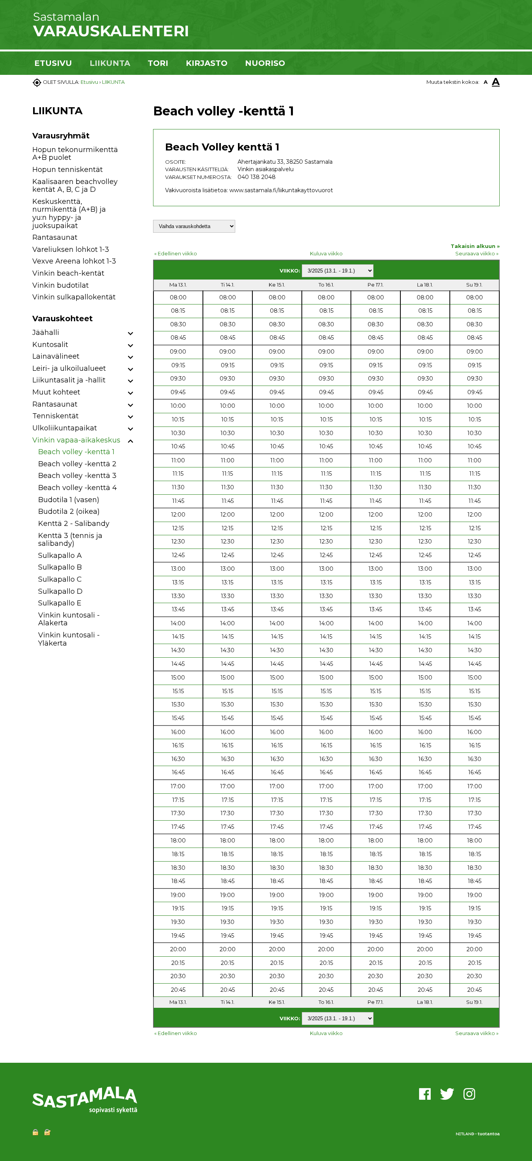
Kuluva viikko (326, 253)
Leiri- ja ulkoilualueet (69, 368)
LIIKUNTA (110, 63)
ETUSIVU (53, 63)
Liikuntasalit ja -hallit (69, 380)
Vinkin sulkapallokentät (74, 297)
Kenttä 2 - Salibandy (73, 523)
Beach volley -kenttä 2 (77, 464)
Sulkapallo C (60, 579)
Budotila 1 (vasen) (68, 500)
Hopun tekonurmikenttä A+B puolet (75, 153)
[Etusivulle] (110, 35)
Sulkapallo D (60, 591)
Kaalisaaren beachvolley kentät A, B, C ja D (75, 185)
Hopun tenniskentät (67, 169)
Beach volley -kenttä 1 (76, 452)
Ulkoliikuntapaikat (64, 428)
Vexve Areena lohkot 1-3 (74, 261)
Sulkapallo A (60, 555)
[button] (131, 334)
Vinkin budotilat (60, 285)
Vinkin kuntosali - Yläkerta (69, 639)
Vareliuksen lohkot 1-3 (70, 249)
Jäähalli (45, 332)
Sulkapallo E (59, 603)
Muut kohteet (56, 392)
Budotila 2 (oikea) (69, 511)
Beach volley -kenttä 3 (77, 475)
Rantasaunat (55, 237)
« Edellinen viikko (175, 253)
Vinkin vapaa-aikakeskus (76, 440)
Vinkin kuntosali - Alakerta (69, 619)
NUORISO (265, 63)
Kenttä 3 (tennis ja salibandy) (70, 539)
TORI (158, 63)
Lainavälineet (55, 356)
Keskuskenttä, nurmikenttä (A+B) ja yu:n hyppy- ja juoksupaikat (69, 213)
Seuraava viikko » (477, 253)
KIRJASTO (206, 63)
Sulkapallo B (60, 567)
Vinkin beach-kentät (68, 273)
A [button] (486, 82)
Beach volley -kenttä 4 (77, 487)
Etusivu (89, 82)
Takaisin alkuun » (475, 246)
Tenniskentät (55, 416)
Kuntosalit (50, 344)
